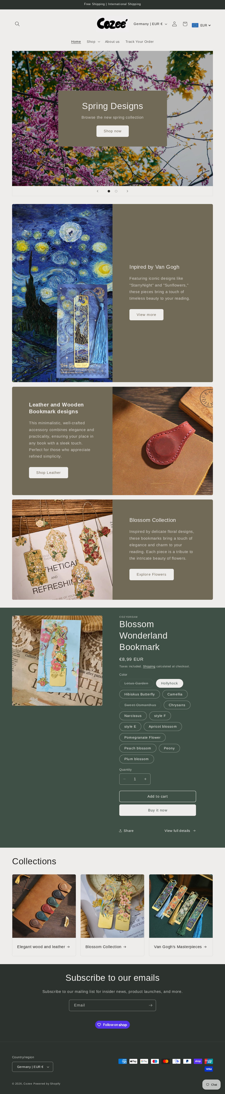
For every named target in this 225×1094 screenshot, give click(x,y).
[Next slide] (127, 191)
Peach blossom (137, 748)
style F (160, 716)
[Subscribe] (150, 1005)
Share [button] (129, 831)
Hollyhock (169, 683)
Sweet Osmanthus (142, 706)
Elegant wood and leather (41, 947)
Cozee (28, 1083)
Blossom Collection (103, 947)
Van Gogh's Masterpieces (178, 947)
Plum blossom (136, 759)
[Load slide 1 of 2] (108, 191)
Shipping (149, 666)
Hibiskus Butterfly (139, 694)
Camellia (175, 694)
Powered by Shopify (46, 1083)
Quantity (125, 769)
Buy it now (157, 810)
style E (130, 726)
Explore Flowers (152, 574)
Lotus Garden (138, 684)
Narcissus (133, 716)
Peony (169, 748)
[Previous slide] (97, 191)
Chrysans (177, 705)
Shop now (112, 131)
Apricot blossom (163, 726)
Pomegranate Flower (142, 737)
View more (146, 315)
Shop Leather (48, 472)
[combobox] (201, 25)
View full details (177, 831)
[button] (17, 24)
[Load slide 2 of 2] (116, 191)
